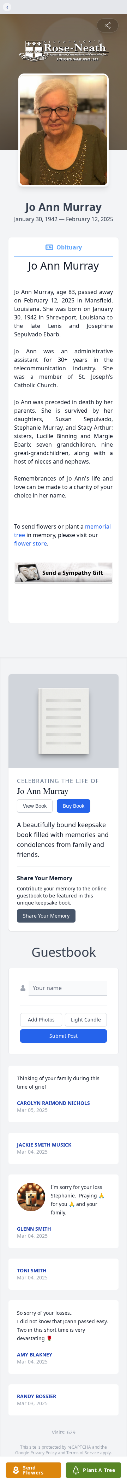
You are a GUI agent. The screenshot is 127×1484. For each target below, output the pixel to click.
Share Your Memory (46, 915)
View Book (35, 805)
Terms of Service (82, 1453)
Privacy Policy (43, 1453)
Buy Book (73, 805)
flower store (30, 543)
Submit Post (63, 1035)
